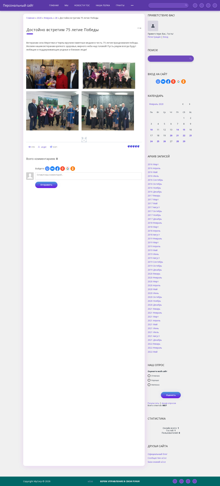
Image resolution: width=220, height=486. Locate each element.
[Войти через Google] (67, 168)
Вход (165, 36)
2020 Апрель (154, 285)
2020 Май (152, 289)
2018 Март (153, 226)
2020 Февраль (155, 277)
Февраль (48, 17)
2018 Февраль (155, 222)
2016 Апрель (154, 168)
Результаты (153, 403)
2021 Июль (153, 332)
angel (43, 147)
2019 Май (152, 250)
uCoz (90, 481)
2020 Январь (154, 273)
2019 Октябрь (155, 265)
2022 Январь (154, 343)
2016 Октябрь (155, 183)
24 (151, 141)
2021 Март (153, 316)
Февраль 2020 (156, 104)
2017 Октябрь (155, 211)
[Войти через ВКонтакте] (52, 168)
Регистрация (154, 36)
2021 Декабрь (155, 340)
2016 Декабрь (155, 191)
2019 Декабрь (155, 269)
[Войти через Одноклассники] (72, 168)
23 (190, 135)
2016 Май (152, 172)
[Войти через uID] (47, 168)
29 (184, 141)
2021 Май (152, 324)
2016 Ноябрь (154, 187)
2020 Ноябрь (154, 300)
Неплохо (155, 384)
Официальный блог (157, 454)
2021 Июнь (153, 328)
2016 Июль (153, 176)
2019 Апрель (154, 246)
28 (56, 17)
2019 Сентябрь (155, 261)
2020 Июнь (153, 293)
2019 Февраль (155, 238)
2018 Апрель (154, 230)
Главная (30, 17)
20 (171, 135)
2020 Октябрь (155, 297)
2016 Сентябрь (155, 179)
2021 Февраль (155, 312)
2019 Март (153, 242)
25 (158, 141)
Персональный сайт (18, 5)
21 (177, 135)
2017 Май (152, 203)
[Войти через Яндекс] (62, 168)
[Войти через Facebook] (57, 168)
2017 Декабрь (155, 218)
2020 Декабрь (155, 304)
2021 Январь (154, 308)
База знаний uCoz (157, 461)
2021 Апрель (154, 320)
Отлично (155, 375)
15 (184, 129)
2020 (39, 17)
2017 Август (154, 207)
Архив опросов (169, 403)
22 (184, 135)
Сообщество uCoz (157, 458)
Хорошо (155, 380)
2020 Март (153, 281)
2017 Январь (154, 195)
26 (164, 141)
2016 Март (153, 164)
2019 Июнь (153, 254)
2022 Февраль (155, 347)
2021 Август (154, 336)
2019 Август (154, 258)
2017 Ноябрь (154, 215)
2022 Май (152, 351)
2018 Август (154, 234)
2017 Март (153, 199)
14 (177, 129)
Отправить (46, 184)
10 (151, 129)
